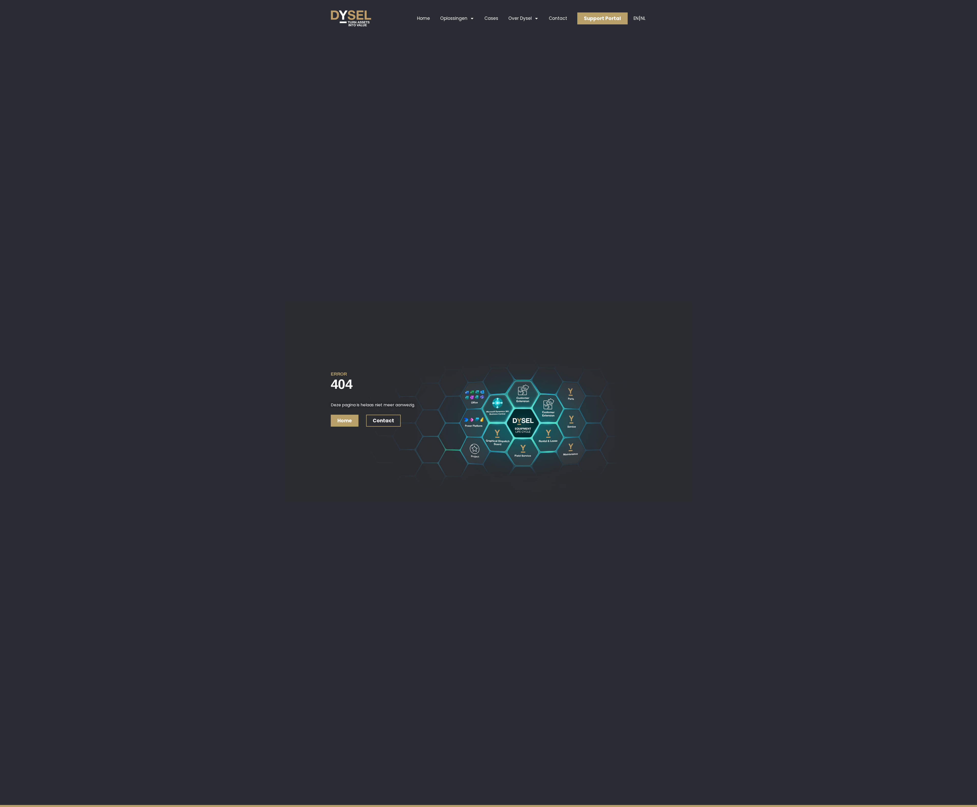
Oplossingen (453, 18)
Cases (491, 18)
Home (423, 18)
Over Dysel (520, 18)
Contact (558, 18)
